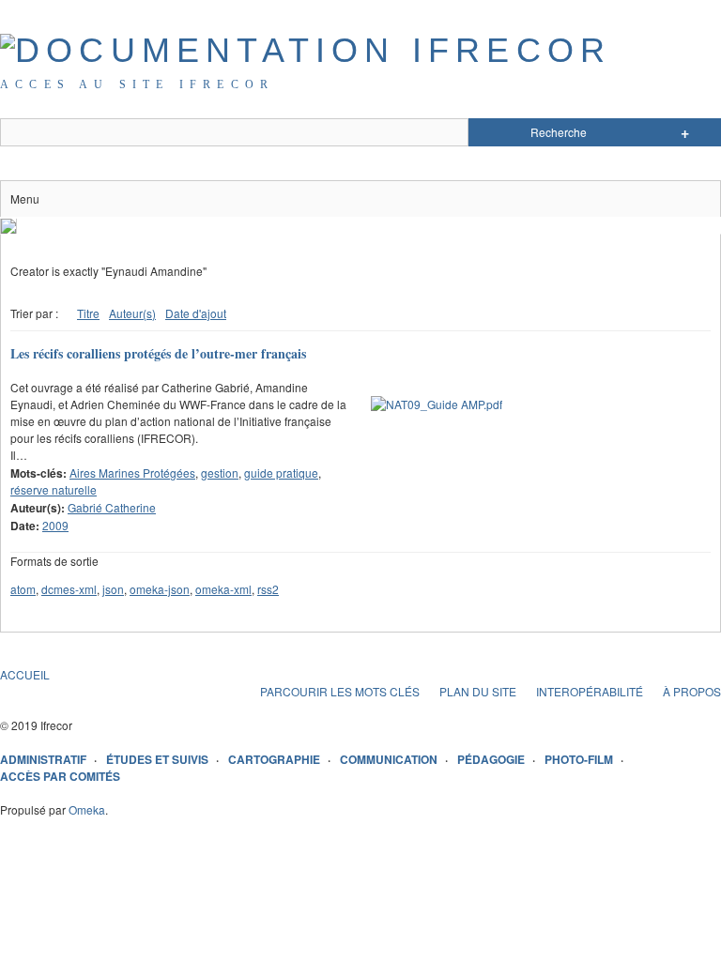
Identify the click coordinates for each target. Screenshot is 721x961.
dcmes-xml (69, 589)
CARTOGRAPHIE (274, 759)
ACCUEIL (25, 674)
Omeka (87, 809)
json (113, 589)
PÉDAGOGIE (491, 759)
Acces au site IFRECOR (137, 84)
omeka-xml (223, 589)
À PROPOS (692, 691)
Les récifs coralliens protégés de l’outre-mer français (158, 353)
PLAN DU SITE (477, 691)
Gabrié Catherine (112, 507)
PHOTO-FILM (579, 759)
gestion (219, 472)
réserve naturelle (53, 489)
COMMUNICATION (388, 759)
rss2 (268, 589)
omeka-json (160, 589)
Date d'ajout (195, 313)
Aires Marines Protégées (132, 472)
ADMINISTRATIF (43, 759)
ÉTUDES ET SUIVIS (157, 759)
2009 (55, 525)
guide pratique (281, 472)
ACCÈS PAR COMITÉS (60, 776)
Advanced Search (685, 132)
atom (23, 589)
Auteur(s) (132, 313)
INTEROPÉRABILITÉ (589, 691)
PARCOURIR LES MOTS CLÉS (340, 691)
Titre (88, 313)
